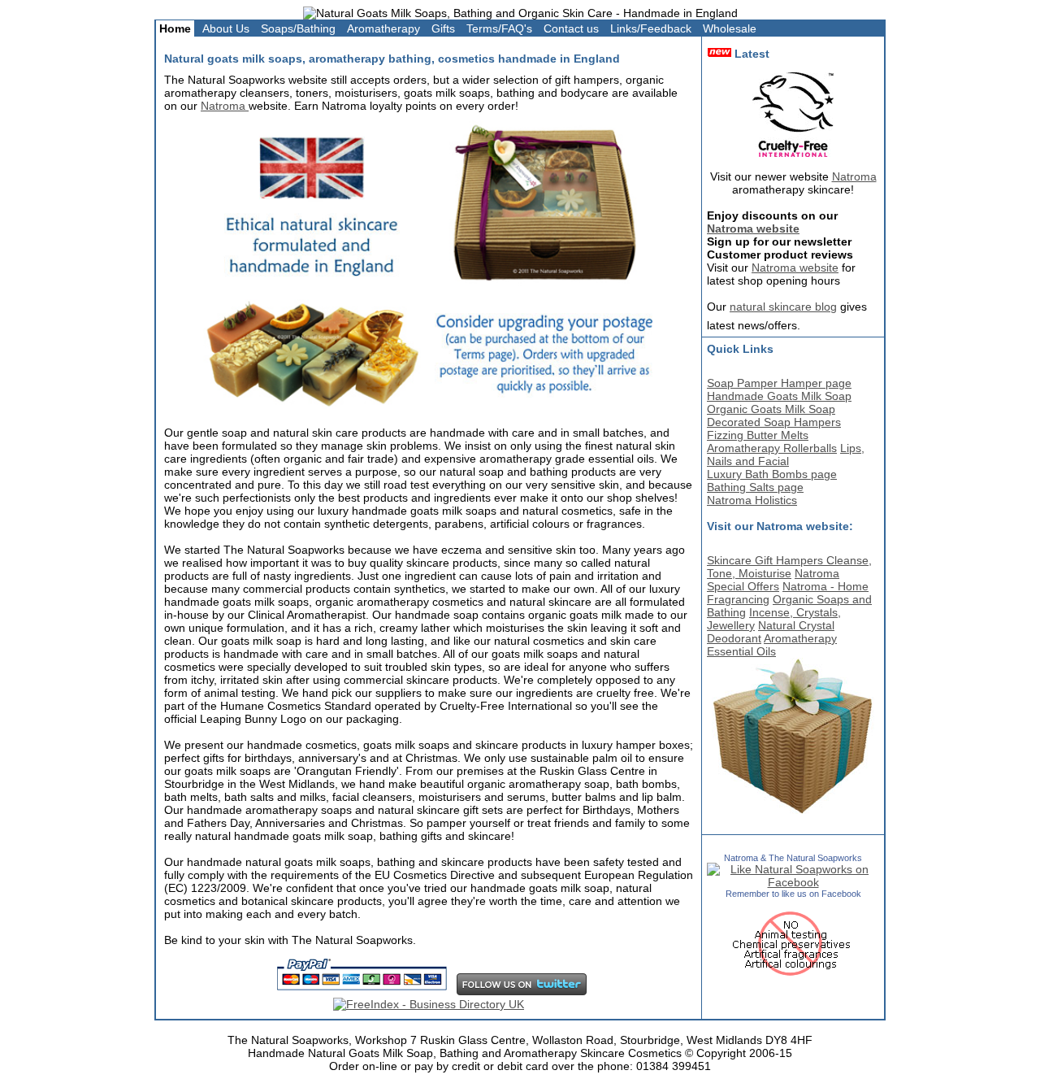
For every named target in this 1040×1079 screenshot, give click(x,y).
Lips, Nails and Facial (785, 455)
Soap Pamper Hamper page (779, 382)
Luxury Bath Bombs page (772, 474)
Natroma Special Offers (773, 580)
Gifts (443, 28)
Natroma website (753, 228)
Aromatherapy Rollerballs (772, 448)
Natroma (225, 105)
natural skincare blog (783, 306)
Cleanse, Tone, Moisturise (789, 567)
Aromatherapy (383, 28)
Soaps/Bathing (298, 28)
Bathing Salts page (755, 487)
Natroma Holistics (752, 500)
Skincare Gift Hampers (766, 560)
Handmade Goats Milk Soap (779, 395)
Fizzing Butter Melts (757, 435)
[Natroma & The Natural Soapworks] (793, 882)
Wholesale (729, 28)
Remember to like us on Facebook (793, 893)
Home (175, 28)
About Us (225, 28)
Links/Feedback (650, 28)
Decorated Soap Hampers (774, 422)
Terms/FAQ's (499, 28)
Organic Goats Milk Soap (771, 409)
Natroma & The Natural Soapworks (793, 858)
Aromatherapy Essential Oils (772, 645)
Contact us (571, 28)
